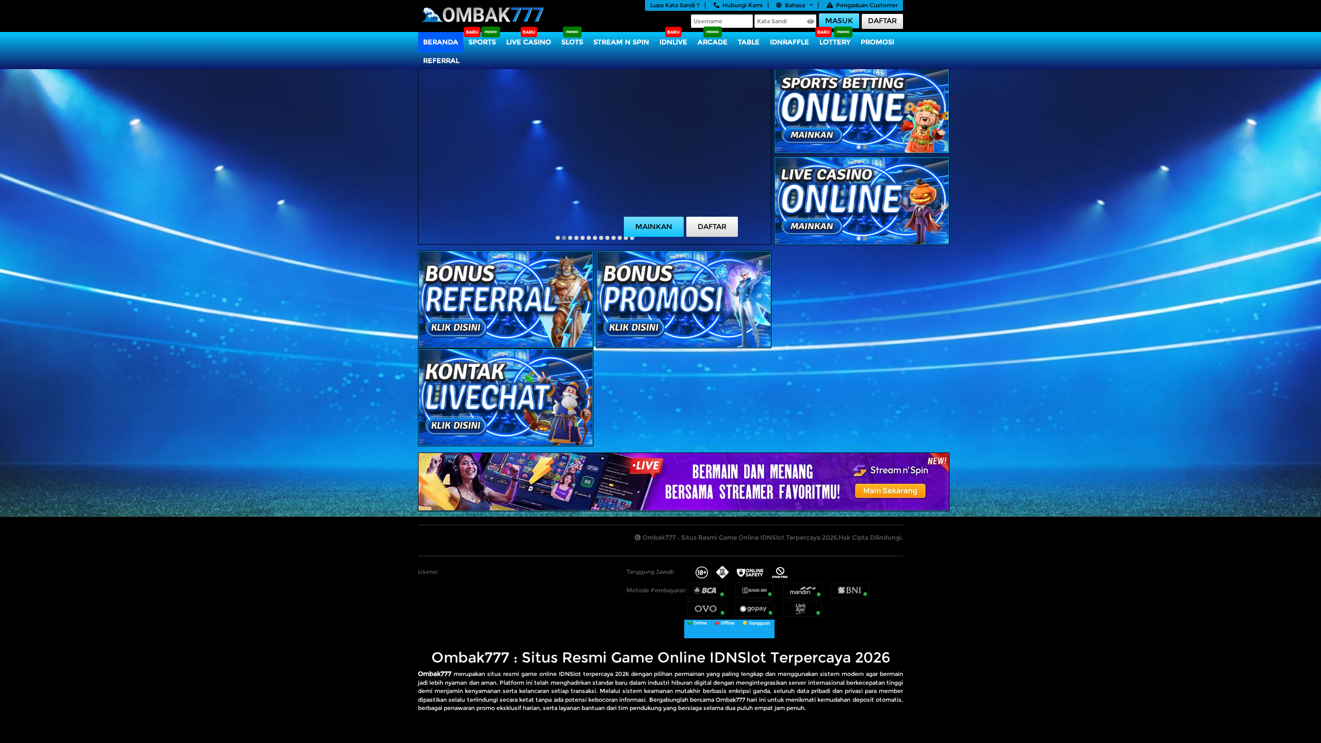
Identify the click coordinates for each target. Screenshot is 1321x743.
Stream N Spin (621, 42)
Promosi (877, 42)
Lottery (834, 42)
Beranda (440, 42)
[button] (558, 238)
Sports (482, 42)
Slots (572, 42)
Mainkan (653, 226)
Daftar (882, 20)
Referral (441, 60)
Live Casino (528, 42)
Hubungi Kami (742, 5)
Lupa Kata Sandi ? (675, 5)
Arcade (713, 42)
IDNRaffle (789, 42)
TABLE (749, 42)
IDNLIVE (673, 42)
